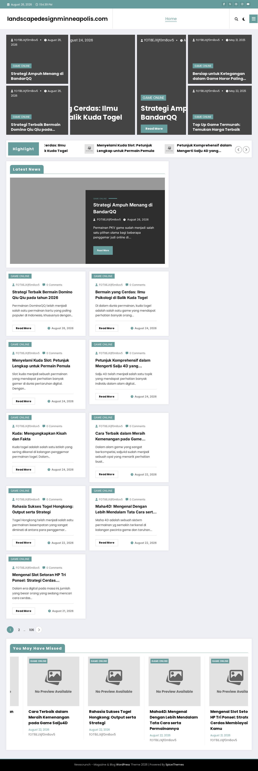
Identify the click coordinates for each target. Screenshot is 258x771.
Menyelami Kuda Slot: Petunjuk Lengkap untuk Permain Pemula (114, 148)
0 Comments (54, 284)
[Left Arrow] (238, 149)
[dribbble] (236, 4)
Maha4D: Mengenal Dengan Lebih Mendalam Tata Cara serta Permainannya (125, 509)
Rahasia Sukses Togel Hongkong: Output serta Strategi (42, 509)
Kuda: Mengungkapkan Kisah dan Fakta (39, 436)
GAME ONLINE (21, 66)
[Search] (236, 19)
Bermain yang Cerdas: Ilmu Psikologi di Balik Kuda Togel (121, 295)
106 (31, 630)
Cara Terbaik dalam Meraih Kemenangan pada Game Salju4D (120, 436)
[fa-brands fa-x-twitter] (230, 4)
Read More (94, 128)
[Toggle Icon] (253, 19)
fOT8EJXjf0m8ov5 (25, 40)
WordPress (123, 764)
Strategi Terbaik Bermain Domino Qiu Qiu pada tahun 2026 (35, 127)
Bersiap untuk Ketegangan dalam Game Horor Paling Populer (219, 76)
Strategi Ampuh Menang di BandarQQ (37, 76)
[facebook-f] (224, 4)
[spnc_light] (244, 18)
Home (171, 18)
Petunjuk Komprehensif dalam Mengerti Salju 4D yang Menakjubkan (193, 148)
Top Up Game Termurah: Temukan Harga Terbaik (216, 127)
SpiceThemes (175, 764)
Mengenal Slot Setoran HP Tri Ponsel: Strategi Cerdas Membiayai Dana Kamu (39, 577)
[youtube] (248, 4)
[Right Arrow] (246, 149)
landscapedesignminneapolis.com (57, 19)
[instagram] (242, 4)
